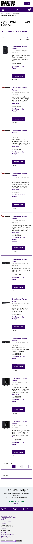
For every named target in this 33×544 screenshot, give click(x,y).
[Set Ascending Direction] (27, 37)
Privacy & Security (6, 538)
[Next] (30, 466)
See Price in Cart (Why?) (18, 67)
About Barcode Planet (7, 534)
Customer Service (7, 516)
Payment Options (6, 521)
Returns (3, 519)
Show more (15, 103)
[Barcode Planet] (8, 4)
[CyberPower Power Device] (5, 46)
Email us (3, 528)
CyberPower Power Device (20, 49)
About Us (4, 533)
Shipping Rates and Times (8, 518)
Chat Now (17, 503)
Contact (3, 523)
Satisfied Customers (7, 536)
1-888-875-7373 (16, 501)
